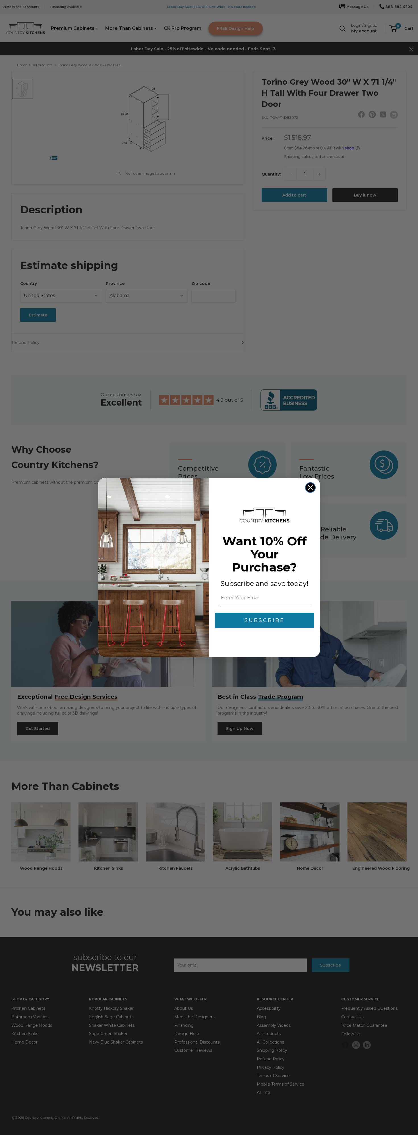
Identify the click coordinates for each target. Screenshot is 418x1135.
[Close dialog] (310, 488)
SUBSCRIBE (265, 620)
